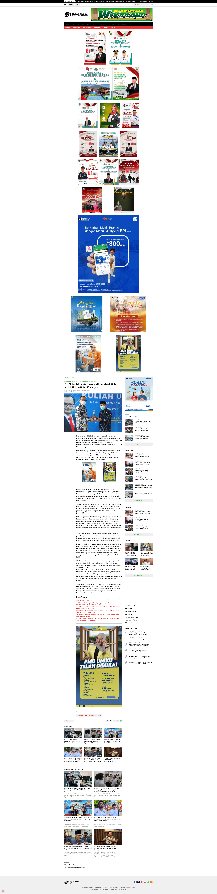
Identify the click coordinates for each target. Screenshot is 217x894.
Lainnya (131, 24)
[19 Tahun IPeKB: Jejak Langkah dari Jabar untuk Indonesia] (129, 494)
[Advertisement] (69, 460)
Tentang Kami (114, 887)
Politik (94, 24)
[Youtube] (145, 882)
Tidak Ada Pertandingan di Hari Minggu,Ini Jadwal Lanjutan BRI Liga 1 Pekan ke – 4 (140, 663)
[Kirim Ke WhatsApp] (121, 721)
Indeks (77, 4)
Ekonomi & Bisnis (121, 24)
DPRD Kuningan (87, 27)
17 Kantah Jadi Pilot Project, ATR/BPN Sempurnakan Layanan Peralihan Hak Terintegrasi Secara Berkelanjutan (97, 619)
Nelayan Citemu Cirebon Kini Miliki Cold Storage (143, 421)
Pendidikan (80, 24)
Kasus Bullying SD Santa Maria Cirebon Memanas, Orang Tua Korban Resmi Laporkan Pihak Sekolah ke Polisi (89, 1)
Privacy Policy (124, 887)
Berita (67, 24)
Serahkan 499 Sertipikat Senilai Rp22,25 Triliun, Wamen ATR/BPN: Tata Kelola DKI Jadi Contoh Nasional (143, 429)
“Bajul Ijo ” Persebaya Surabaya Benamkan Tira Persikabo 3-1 (138, 651)
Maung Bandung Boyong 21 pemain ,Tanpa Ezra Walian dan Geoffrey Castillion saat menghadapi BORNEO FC (140, 644)
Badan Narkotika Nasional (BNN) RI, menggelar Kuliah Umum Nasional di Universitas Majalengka (130, 568)
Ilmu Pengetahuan (73, 381)
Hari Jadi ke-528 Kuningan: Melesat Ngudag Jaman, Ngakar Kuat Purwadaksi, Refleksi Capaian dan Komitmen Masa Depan (98, 603)
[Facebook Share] (107, 721)
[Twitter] (138, 882)
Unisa (99, 715)
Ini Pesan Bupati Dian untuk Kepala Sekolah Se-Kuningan (143, 463)
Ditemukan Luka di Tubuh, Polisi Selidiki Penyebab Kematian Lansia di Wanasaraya (131, 553)
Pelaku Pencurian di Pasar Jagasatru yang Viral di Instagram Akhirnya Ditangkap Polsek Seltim (146, 553)
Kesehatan (111, 24)
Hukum (73, 24)
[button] (148, 4)
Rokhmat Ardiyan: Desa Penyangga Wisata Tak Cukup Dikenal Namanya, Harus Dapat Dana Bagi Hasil (143, 478)
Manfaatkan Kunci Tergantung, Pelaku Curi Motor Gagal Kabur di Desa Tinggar (145, 568)
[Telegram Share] (117, 721)
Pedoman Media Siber (94, 887)
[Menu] (65, 4)
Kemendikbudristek (90, 715)
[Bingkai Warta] (76, 14)
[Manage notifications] (3, 891)
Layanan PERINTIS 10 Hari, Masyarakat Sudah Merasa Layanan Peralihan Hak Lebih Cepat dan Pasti (98, 599)
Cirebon (113, 27)
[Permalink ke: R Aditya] (65, 391)
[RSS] (151, 882)
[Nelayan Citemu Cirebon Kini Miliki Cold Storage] (129, 422)
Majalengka (97, 27)
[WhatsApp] (148, 882)
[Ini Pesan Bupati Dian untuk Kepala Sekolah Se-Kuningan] (129, 464)
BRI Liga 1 (129, 608)
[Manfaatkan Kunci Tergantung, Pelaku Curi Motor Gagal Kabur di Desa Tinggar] (146, 561)
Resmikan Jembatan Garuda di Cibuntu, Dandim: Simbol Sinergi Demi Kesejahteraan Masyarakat (143, 486)
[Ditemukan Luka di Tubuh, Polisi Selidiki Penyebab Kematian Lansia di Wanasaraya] (131, 547)
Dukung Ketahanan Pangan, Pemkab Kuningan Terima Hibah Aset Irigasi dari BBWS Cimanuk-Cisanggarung (143, 455)
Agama (88, 24)
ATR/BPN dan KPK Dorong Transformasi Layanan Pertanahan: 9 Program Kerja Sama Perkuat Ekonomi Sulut (143, 437)
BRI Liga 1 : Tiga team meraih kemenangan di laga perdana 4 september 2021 (138, 633)
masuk (73, 867)
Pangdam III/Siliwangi (132, 620)
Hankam (67, 27)
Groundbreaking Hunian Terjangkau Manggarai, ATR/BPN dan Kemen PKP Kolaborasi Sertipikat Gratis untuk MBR (142, 470)
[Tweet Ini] (111, 721)
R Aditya (70, 390)
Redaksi (71, 4)
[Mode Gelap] (152, 4)
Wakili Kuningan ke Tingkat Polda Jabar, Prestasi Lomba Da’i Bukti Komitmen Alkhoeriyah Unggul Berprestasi (98, 607)
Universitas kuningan (132, 617)
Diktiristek (80, 715)
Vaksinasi (129, 623)
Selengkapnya (138, 444)
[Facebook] (135, 882)
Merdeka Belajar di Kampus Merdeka (81, 390)
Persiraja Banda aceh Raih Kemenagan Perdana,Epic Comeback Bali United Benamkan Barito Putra (140, 657)
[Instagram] (141, 882)
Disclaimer (132, 887)
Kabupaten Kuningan (84, 381)
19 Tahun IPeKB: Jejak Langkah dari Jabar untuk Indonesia (143, 494)
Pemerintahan (102, 24)
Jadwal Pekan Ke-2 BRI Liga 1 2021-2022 (140, 639)
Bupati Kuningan (131, 611)
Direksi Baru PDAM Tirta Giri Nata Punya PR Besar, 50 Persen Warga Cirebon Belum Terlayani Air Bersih (98, 615)
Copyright (105, 887)
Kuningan (105, 27)
